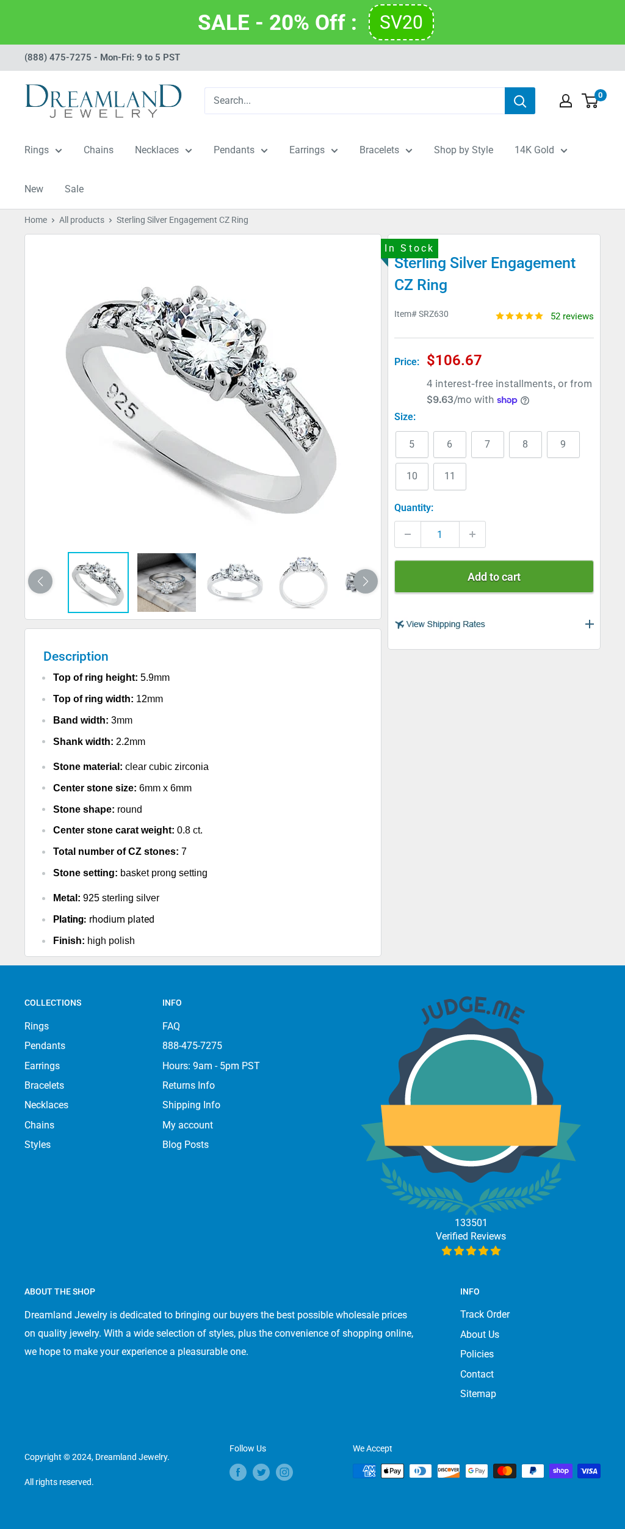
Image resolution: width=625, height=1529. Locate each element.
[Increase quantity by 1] (472, 534)
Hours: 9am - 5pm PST (211, 1066)
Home (35, 220)
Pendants (234, 150)
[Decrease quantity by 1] (408, 534)
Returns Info (188, 1085)
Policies (477, 1354)
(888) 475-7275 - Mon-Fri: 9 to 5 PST (102, 57)
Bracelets (379, 150)
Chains (99, 150)
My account (187, 1125)
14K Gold (534, 150)
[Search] (520, 100)
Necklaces (157, 150)
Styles (37, 1144)
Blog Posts (185, 1144)
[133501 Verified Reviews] (471, 1251)
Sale (74, 189)
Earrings (307, 150)
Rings (36, 150)
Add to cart (494, 576)
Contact (477, 1374)
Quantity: (413, 508)
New (33, 189)
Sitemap (478, 1394)
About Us (479, 1334)
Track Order (485, 1314)
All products (81, 220)
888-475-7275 (192, 1045)
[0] (590, 100)
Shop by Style (463, 150)
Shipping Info (191, 1105)
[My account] (566, 100)
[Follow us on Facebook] (238, 1472)
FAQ (171, 1026)
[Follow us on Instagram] (284, 1472)
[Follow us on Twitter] (261, 1472)
